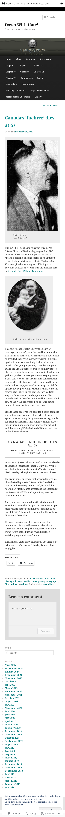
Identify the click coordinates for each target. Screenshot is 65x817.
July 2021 (9, 705)
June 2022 (10, 685)
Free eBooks (28, 84)
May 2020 (10, 718)
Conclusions (27, 78)
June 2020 (10, 714)
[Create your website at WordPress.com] (32, 3)
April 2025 (10, 665)
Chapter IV (11, 72)
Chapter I (10, 65)
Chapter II (23, 65)
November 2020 (13, 708)
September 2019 (14, 741)
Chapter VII (11, 78)
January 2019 (12, 761)
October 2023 (12, 681)
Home (9, 59)
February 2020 (13, 728)
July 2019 (9, 748)
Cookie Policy (16, 805)
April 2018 (10, 777)
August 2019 (11, 744)
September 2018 (14, 771)
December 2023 (13, 675)
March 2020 (11, 724)
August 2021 (11, 701)
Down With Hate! (21, 25)
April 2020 (10, 721)
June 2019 (10, 751)
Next (56, 105)
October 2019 (12, 738)
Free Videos (11, 84)
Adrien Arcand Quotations (18, 97)
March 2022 (11, 688)
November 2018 (13, 767)
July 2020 (10, 711)
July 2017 (9, 787)
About (18, 59)
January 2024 (12, 671)
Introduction (46, 59)
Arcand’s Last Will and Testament (25, 271)
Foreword (30, 59)
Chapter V (24, 72)
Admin (24, 584)
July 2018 (9, 774)
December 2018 (13, 764)
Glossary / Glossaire (15, 90)
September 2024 (14, 668)
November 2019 (13, 734)
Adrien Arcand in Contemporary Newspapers (36, 581)
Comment (46, 631)
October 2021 (12, 698)
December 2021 (13, 691)
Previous (45, 105)
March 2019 (11, 757)
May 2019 (10, 754)
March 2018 (11, 781)
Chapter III (38, 65)
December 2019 (13, 731)
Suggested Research (39, 90)
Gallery (38, 97)
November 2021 (13, 695)
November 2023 (13, 678)
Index (40, 78)
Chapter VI (39, 72)
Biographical (11, 584)
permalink (48, 584)
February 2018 (12, 784)
